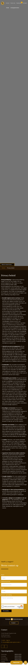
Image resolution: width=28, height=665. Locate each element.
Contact (25, 3)
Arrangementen (15, 7)
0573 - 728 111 (6, 640)
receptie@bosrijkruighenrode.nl (11, 642)
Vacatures (19, 3)
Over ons (12, 3)
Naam (2, 574)
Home (7, 3)
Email (2, 588)
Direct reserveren (6, 264)
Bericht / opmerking (6, 595)
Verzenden (6, 610)
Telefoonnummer (5, 581)
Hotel (7, 7)
